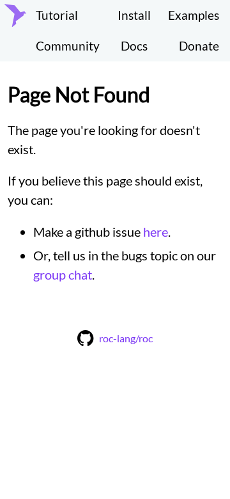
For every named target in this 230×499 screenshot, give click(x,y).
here (155, 231)
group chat (62, 274)
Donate (199, 45)
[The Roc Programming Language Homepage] (15, 30)
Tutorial (57, 15)
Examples (193, 15)
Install (134, 15)
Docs (134, 45)
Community (68, 45)
